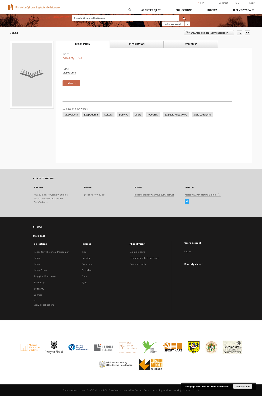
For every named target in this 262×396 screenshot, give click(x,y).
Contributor (88, 264)
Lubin (37, 264)
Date (84, 276)
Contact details (138, 264)
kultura (108, 114)
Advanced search (173, 23)
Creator (86, 258)
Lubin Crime (40, 270)
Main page (39, 235)
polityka (123, 114)
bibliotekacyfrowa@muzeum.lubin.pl (154, 194)
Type (84, 282)
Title (84, 251)
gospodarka (91, 114)
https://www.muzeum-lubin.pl (201, 194)
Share (239, 3)
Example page (137, 251)
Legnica (38, 294)
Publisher (87, 270)
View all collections (44, 304)
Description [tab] (82, 44)
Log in (187, 251)
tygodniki (152, 114)
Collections (183, 10)
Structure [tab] (191, 44)
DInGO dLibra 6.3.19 (98, 390)
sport (138, 114)
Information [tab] (137, 44)
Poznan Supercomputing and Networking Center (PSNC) (167, 390)
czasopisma (71, 114)
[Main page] (129, 10)
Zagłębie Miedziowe (176, 114)
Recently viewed (243, 10)
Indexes (212, 10)
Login (252, 2)
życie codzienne (202, 114)
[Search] (184, 18)
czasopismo (69, 72)
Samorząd (39, 282)
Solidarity (39, 288)
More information (220, 386)
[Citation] (247, 32)
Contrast (223, 2)
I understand (243, 386)
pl (203, 3)
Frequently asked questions (144, 258)
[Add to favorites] (239, 32)
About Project (151, 10)
